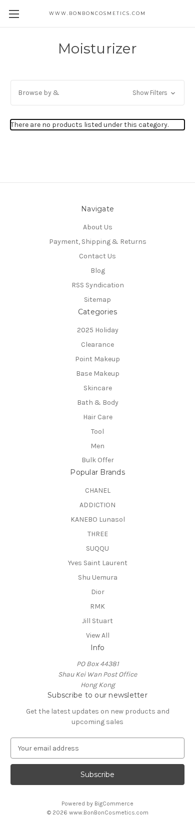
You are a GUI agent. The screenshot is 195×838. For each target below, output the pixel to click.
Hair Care (97, 417)
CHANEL (97, 490)
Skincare (98, 388)
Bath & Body (97, 402)
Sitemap (97, 299)
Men (97, 446)
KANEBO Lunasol (97, 519)
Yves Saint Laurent (98, 563)
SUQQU (97, 548)
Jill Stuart (97, 621)
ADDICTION (98, 505)
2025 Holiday (97, 330)
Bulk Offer (98, 460)
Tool (97, 431)
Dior (97, 592)
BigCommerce (114, 803)
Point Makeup (97, 359)
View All (98, 635)
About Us (97, 227)
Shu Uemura (98, 577)
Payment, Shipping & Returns (97, 241)
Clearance (97, 344)
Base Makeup (98, 373)
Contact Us (97, 256)
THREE (98, 534)
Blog (97, 270)
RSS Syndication (98, 285)
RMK (97, 606)
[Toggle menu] (14, 13)
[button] (97, 92)
